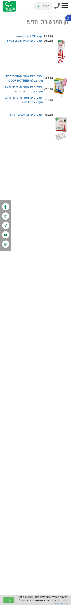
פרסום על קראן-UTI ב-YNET (24, 40)
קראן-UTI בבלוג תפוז (29, 36)
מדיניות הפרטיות (60, 603)
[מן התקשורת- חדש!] (60, 51)
